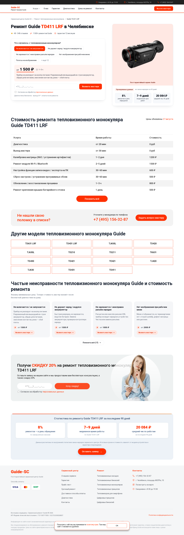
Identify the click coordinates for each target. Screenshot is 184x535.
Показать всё (92, 199)
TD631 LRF (30, 243)
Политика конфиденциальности (161, 515)
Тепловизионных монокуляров (110, 485)
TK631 (153, 252)
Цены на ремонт (85, 9)
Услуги (35, 9)
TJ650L (112, 243)
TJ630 (31, 270)
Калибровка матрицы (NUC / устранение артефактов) (42, 157)
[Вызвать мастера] (24, 332)
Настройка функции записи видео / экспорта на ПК (40, 170)
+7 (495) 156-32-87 (166, 2)
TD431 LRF (71, 243)
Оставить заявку (92, 451)
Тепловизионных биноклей (108, 480)
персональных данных (44, 92)
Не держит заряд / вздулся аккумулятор (65, 49)
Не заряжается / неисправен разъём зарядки (35, 54)
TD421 (71, 261)
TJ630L (30, 252)
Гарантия (56, 9)
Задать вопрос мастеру (151, 217)
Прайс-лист (66, 485)
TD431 (71, 270)
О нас (46, 9)
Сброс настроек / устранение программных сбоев (40, 176)
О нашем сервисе (68, 476)
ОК (117, 526)
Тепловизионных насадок (108, 476)
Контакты (100, 9)
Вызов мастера (164, 9)
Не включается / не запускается (29, 49)
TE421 (112, 261)
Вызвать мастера (90, 86)
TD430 (30, 261)
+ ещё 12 (45, 60)
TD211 (112, 252)
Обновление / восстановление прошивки (35, 183)
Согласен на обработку (42, 392)
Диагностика (69, 9)
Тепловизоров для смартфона (109, 493)
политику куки (92, 525)
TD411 (112, 270)
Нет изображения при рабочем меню (74, 54)
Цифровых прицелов (105, 498)
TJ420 (153, 261)
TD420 (153, 243)
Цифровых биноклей (105, 502)
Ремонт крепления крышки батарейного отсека (39, 189)
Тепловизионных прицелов (108, 489)
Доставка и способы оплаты (73, 493)
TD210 (71, 252)
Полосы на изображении (26, 60)
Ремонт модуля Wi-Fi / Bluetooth (30, 163)
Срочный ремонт (68, 489)
